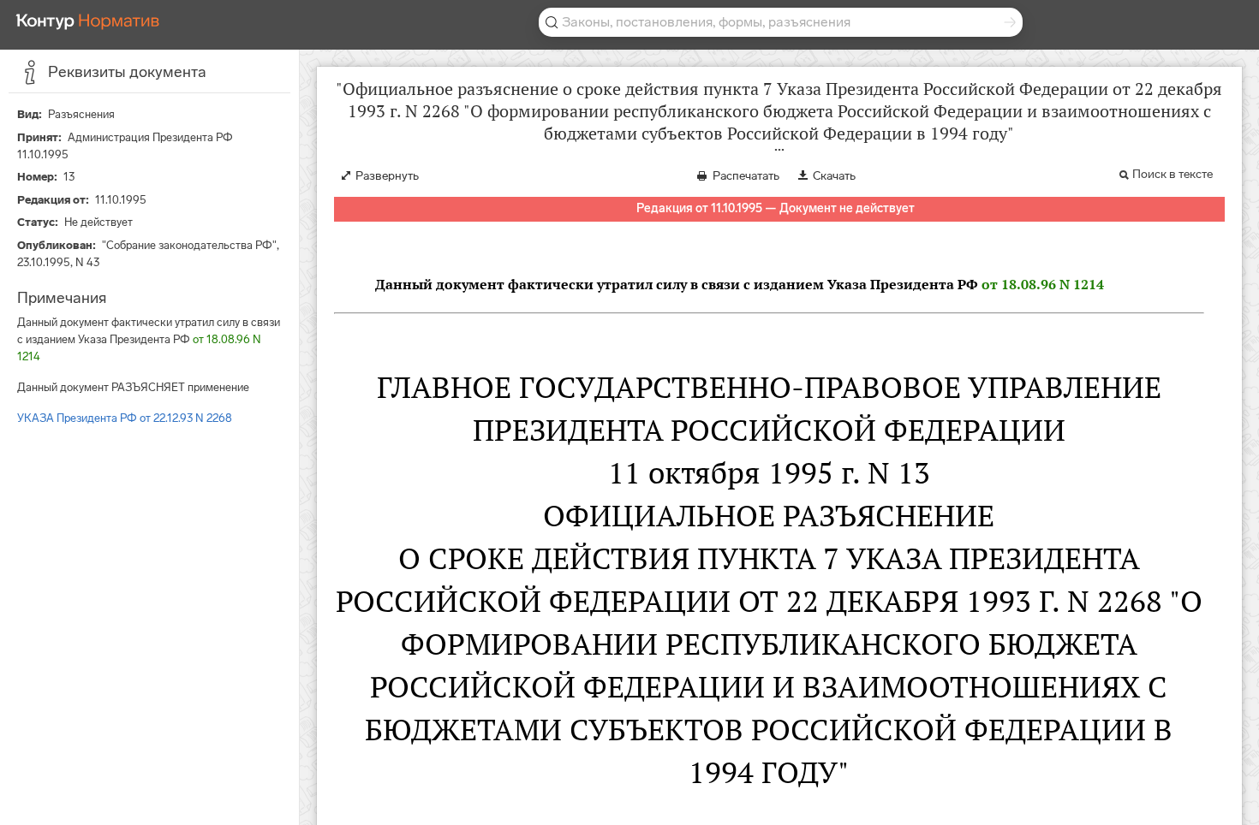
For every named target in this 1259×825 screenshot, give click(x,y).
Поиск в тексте (1172, 174)
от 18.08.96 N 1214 (1043, 284)
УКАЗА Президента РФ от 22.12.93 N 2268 (124, 418)
